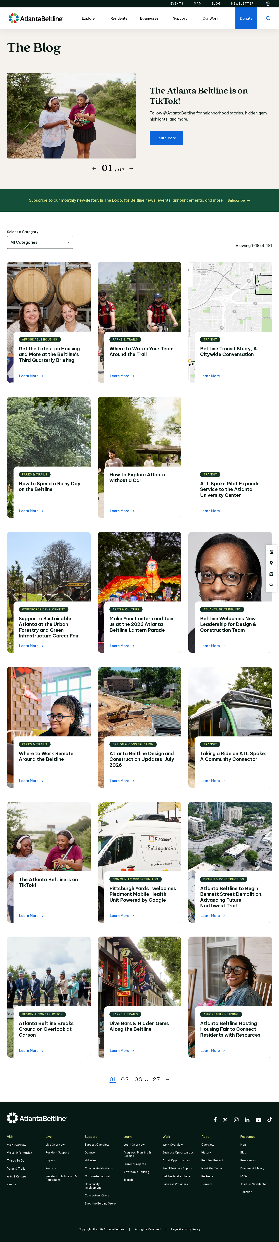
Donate (90, 1152)
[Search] (268, 18)
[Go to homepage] (36, 18)
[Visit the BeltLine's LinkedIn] (247, 1120)
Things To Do (15, 1160)
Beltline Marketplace (176, 1176)
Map (243, 1144)
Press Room (248, 1160)
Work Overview (173, 1144)
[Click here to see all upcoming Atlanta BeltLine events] (271, 552)
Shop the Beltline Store (100, 1203)
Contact (246, 1192)
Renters (51, 1168)
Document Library (252, 1168)
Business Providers (175, 1184)
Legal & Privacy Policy (186, 1229)
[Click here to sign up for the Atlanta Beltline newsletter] (271, 573)
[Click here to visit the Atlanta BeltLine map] (271, 562)
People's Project (212, 1160)
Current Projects (135, 1164)
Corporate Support (98, 1176)
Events (11, 1184)
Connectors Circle (97, 1195)
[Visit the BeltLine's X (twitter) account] (225, 1120)
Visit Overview (16, 1145)
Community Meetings (99, 1168)
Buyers (50, 1160)
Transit (128, 1179)
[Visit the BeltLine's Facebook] (215, 1120)
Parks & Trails (16, 1168)
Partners (207, 1176)
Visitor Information (19, 1152)
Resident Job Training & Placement (61, 1178)
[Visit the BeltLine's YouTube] (258, 1120)
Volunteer (91, 1160)
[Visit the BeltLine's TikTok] (269, 1120)
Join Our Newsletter (253, 1184)
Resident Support (57, 1152)
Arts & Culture (16, 1176)
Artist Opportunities (176, 1160)
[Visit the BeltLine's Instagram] (236, 1120)
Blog (243, 1152)
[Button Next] (131, 168)
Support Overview (97, 1144)
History (206, 1152)
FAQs (243, 1176)
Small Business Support (178, 1168)
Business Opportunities (178, 1152)
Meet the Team (211, 1168)
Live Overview (55, 1144)
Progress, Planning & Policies (137, 1154)
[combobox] (40, 242)
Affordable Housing (136, 1172)
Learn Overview (134, 1144)
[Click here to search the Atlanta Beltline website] (271, 584)
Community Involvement (93, 1185)
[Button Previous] (94, 168)
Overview (207, 1144)
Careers (206, 1184)
